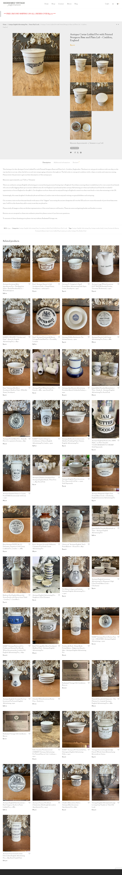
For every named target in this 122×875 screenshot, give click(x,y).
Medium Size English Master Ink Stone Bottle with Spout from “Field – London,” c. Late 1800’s (15, 597)
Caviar (105, 228)
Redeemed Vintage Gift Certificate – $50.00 (15, 735)
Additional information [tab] (62, 163)
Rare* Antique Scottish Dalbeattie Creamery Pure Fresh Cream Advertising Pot (44, 546)
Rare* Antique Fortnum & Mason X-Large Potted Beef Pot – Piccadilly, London (45, 339)
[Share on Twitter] (78, 153)
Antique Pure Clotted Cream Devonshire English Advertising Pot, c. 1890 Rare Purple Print (14, 856)
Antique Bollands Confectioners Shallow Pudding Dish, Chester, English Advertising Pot (73, 441)
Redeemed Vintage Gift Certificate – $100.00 (74, 684)
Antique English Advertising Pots (17, 25)
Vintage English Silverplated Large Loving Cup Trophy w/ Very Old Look (103, 805)
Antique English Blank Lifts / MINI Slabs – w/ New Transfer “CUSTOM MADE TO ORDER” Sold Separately (104, 444)
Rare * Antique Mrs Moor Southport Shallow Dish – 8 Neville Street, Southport (15, 390)
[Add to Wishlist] (71, 153)
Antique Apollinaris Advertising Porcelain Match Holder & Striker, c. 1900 (74, 390)
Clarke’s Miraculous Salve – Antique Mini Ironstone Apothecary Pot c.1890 (71, 805)
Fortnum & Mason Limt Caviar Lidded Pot (47, 231)
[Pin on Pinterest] (81, 153)
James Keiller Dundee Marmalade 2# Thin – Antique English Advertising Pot (103, 530)
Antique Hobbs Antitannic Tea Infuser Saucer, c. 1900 (72, 338)
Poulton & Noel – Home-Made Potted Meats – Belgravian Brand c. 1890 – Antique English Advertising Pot (74, 649)
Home (46, 4)
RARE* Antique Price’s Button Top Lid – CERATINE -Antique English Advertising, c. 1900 (104, 639)
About (69, 4)
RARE (55, 228)
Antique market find (97, 228)
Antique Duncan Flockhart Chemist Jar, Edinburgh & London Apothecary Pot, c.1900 (44, 805)
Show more (13, 293)
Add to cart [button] (5, 293)
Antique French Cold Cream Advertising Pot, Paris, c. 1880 (102, 338)
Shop (53, 4)
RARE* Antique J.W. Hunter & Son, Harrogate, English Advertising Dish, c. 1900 (74, 752)
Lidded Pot (49, 228)
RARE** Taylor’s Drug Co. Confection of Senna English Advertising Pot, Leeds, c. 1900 (43, 441)
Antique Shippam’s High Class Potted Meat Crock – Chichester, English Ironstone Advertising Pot (103, 496)
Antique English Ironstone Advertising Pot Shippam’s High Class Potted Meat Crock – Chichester (103, 582)
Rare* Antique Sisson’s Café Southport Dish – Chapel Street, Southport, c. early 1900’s (43, 286)
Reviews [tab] (76, 162)
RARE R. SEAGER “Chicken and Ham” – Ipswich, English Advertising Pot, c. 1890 (14, 339)
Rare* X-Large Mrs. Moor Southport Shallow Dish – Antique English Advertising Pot (45, 648)
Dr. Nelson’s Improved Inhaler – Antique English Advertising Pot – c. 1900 (74, 591)
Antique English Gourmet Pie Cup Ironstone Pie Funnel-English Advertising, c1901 (14, 701)
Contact (61, 4)
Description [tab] (47, 163)
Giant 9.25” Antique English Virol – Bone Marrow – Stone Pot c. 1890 (74, 545)
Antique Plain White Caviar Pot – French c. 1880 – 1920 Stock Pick (44, 389)
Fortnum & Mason (113, 228)
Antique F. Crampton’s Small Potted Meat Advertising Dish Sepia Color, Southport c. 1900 (74, 286)
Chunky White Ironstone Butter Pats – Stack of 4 (43, 700)
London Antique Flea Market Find (76, 231)
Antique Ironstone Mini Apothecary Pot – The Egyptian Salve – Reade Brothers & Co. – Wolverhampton (13, 287)
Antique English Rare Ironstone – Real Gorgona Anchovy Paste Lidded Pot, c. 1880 (14, 805)
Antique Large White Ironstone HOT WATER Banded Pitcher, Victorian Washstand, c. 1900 (102, 286)
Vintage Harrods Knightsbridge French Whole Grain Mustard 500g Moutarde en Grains (103, 752)
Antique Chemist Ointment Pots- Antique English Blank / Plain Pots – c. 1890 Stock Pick (44, 480)
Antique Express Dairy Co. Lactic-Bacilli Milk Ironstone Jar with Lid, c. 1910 (14, 496)
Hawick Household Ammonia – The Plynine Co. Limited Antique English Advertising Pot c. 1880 (104, 701)
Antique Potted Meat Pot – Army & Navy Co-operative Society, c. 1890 (14, 440)
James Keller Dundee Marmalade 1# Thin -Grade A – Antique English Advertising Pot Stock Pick (103, 390)
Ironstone (63, 231)
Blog (76, 4)
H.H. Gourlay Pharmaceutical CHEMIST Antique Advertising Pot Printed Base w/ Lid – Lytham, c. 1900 (45, 753)
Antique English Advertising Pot (81, 228)
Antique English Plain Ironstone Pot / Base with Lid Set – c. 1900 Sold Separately (73, 481)
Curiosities (42, 228)
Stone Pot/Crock (34, 25)
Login (107, 4)
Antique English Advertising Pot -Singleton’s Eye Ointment (44, 596)
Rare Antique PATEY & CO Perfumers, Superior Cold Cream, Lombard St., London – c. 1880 (14, 546)
